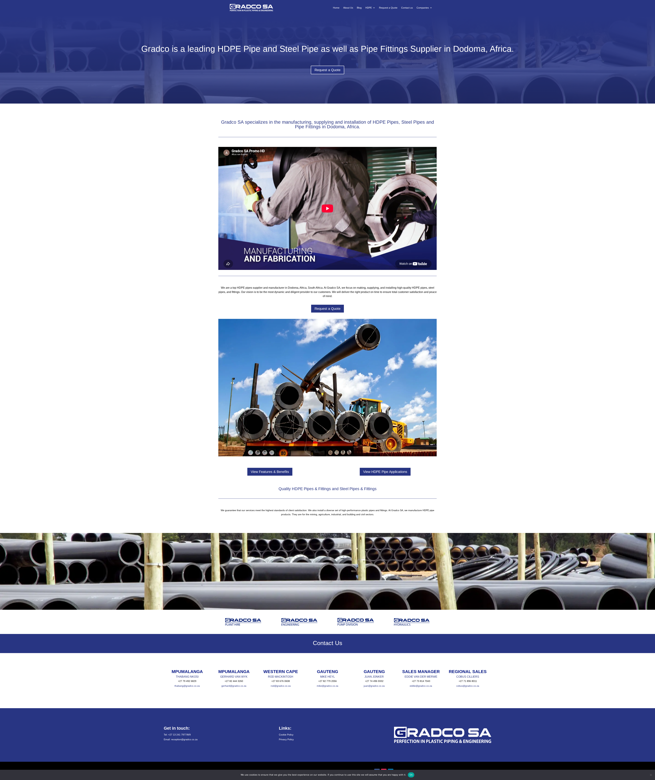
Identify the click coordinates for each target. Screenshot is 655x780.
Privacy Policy (286, 739)
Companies (423, 7)
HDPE (368, 7)
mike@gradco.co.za (327, 685)
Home (336, 7)
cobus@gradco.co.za (467, 685)
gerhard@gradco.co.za (233, 685)
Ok (411, 774)
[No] (650, 775)
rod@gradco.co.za (281, 685)
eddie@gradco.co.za (421, 685)
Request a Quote (388, 7)
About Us (348, 7)
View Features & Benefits (270, 472)
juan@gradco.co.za (374, 685)
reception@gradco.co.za (184, 739)
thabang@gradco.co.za (187, 685)
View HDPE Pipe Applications (385, 472)
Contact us (407, 7)
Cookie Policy (286, 734)
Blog (359, 7)
